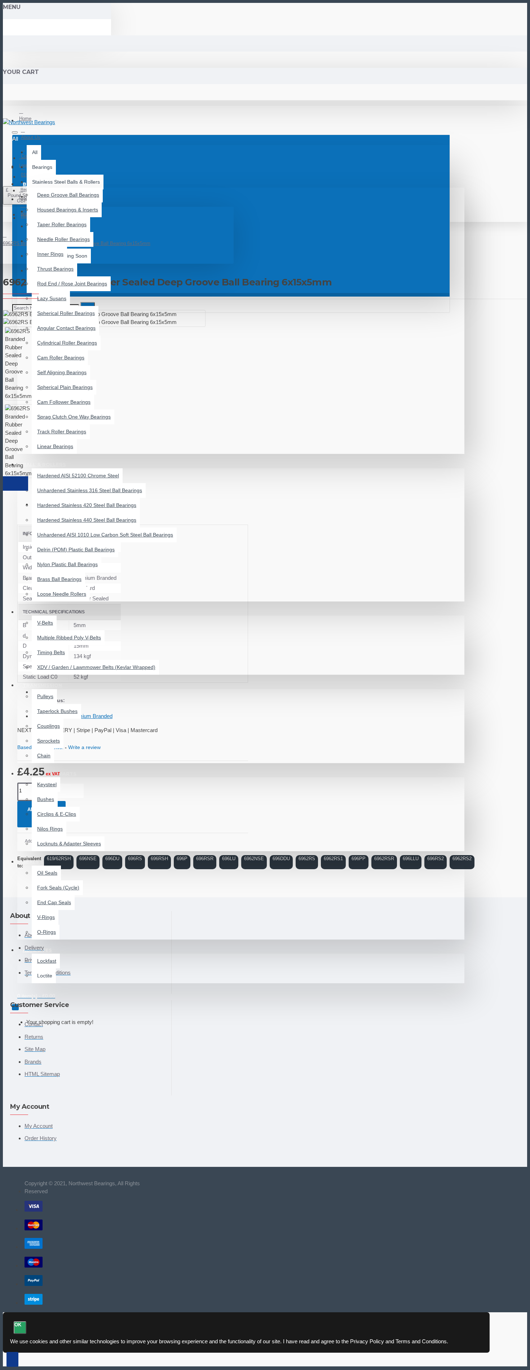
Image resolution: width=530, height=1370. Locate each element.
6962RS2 (462, 858)
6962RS (307, 858)
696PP (359, 858)
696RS (135, 858)
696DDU (281, 858)
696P (182, 858)
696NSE (88, 858)
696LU (228, 858)
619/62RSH (59, 858)
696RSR (204, 858)
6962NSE (254, 858)
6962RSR (384, 858)
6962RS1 (333, 858)
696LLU (411, 858)
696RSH (159, 858)
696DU (112, 858)
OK (17, 1324)
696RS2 (435, 858)
